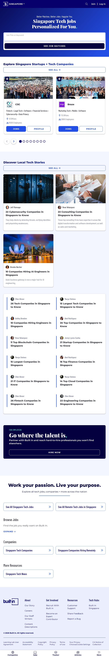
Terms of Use (62, 643)
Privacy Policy (53, 643)
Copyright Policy (42, 643)
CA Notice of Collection (98, 643)
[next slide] (13, 141)
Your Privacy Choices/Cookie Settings (79, 643)
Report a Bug (74, 619)
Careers (28, 610)
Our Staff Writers (29, 617)
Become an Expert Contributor (52, 616)
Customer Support (72, 607)
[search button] (86, 4)
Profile (39, 129)
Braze (71, 104)
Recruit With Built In (52, 607)
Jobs (16, 129)
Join (93, 4)
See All (54, 70)
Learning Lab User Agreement (11, 643)
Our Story (29, 605)
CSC (17, 104)
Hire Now (54, 452)
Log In (102, 4)
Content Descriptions (31, 625)
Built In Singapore (94, 607)
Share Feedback (75, 613)
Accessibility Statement (28, 643)
